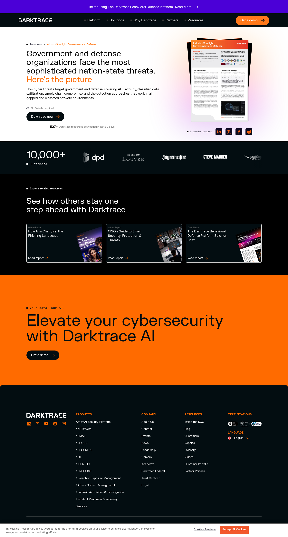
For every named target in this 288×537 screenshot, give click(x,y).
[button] (92, 20)
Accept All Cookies (234, 529)
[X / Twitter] (38, 423)
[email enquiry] (63, 423)
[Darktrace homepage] (35, 20)
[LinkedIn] (29, 423)
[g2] (55, 423)
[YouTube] (46, 423)
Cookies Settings (205, 529)
